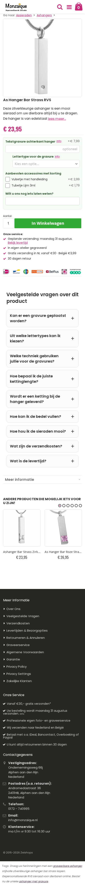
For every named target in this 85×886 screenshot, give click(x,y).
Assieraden (24, 15)
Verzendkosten (18, 623)
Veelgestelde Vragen (22, 616)
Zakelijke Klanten (19, 681)
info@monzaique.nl (23, 820)
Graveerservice (18, 645)
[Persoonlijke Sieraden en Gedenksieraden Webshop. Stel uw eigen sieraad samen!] (16, 7)
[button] (69, 7)
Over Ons (13, 609)
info (59, 141)
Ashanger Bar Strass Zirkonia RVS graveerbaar (21, 552)
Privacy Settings (18, 674)
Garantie (13, 659)
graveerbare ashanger (67, 866)
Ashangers (44, 15)
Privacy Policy (16, 666)
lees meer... (57, 118)
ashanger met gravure (33, 881)
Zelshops (26, 852)
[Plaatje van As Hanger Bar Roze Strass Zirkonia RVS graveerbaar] (63, 528)
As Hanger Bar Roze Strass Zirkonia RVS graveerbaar (63, 552)
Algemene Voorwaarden (25, 652)
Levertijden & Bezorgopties (27, 630)
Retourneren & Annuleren (25, 638)
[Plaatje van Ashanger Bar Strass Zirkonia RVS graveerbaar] (21, 528)
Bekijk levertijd (18, 243)
